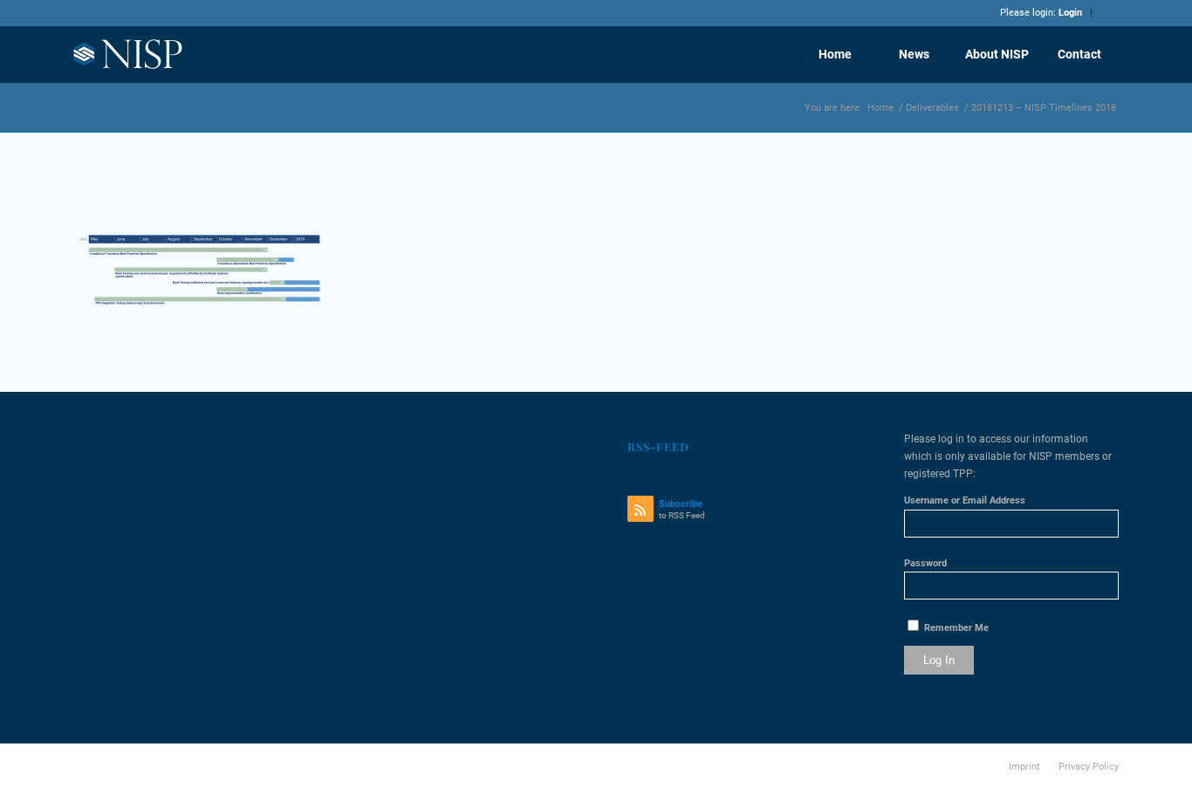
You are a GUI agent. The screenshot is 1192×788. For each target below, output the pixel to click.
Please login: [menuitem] (1041, 13)
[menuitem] (835, 54)
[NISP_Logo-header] (128, 54)
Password (925, 563)
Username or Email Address (964, 500)
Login (1070, 12)
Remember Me (955, 628)
